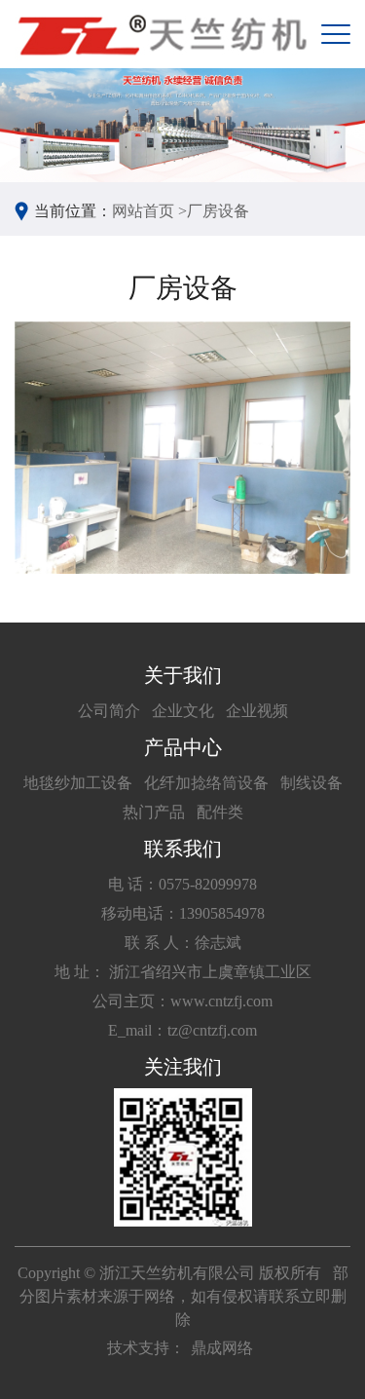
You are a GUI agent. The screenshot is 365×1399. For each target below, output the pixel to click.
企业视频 (257, 710)
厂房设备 (218, 211)
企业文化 (183, 710)
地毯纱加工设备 (77, 783)
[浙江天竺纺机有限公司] (161, 34)
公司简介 (109, 710)
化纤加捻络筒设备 (206, 783)
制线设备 (311, 783)
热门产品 (154, 812)
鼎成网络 (222, 1348)
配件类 (220, 812)
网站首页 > (149, 211)
